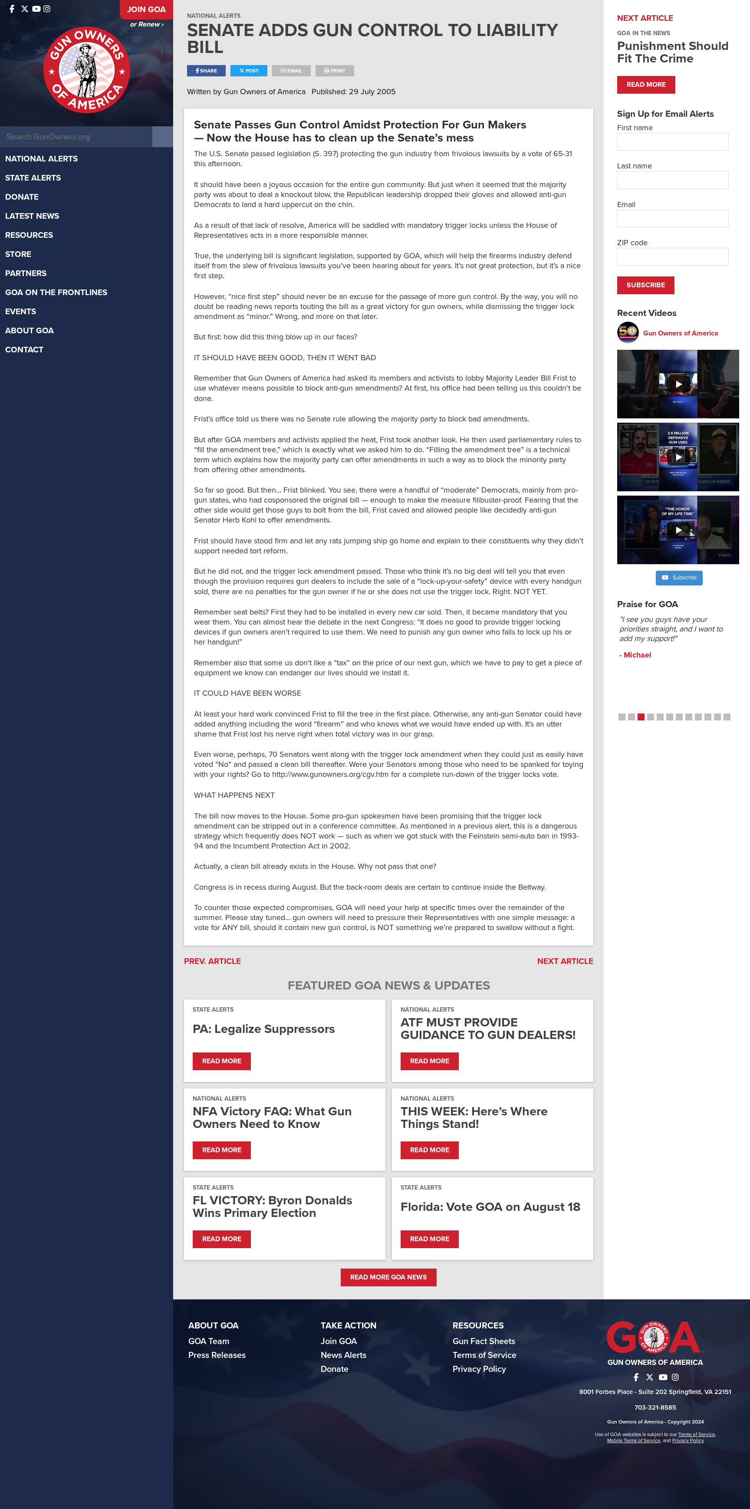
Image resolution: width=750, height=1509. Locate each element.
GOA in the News (643, 33)
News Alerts (343, 1355)
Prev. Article (212, 961)
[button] (621, 716)
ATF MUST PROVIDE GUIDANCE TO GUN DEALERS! (488, 1028)
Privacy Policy (479, 1369)
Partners (25, 273)
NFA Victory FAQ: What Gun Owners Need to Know (272, 1117)
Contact (24, 350)
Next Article (565, 961)
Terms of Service (484, 1355)
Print (337, 71)
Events (20, 311)
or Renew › (146, 24)
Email (294, 71)
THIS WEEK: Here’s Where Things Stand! (474, 1117)
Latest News (32, 216)
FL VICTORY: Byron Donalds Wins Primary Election (272, 1206)
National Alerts (41, 159)
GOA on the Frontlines (56, 292)
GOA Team (209, 1341)
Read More (221, 1061)
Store (18, 254)
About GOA (29, 330)
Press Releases (217, 1355)
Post (251, 71)
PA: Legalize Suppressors (264, 1028)
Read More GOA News (388, 1277)
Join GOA (146, 9)
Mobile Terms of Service (633, 1440)
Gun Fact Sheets (484, 1341)
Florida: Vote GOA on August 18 (491, 1206)
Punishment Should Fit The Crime (673, 52)
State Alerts (33, 178)
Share (208, 71)
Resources (29, 235)
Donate (22, 197)
